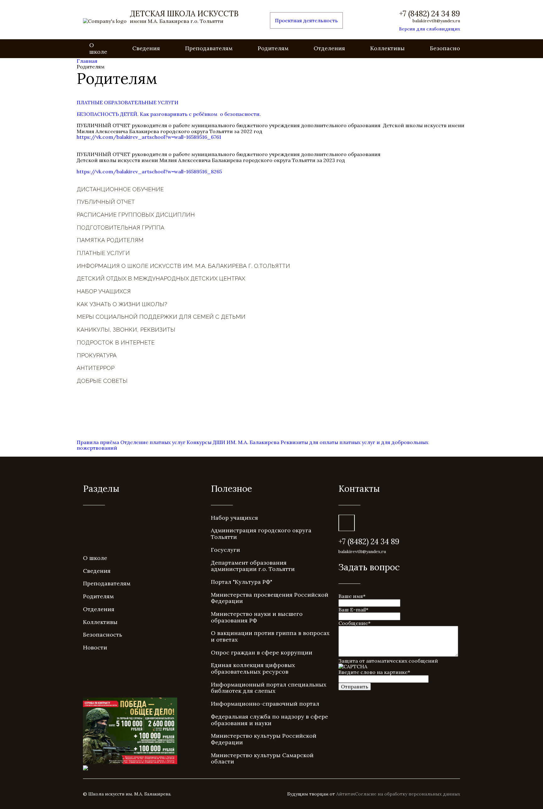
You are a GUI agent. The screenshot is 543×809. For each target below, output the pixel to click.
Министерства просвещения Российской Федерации (269, 598)
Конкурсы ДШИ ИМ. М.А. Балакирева (233, 442)
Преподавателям (209, 48)
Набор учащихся (234, 517)
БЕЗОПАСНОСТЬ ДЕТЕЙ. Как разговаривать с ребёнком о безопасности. (169, 114)
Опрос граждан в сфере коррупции (261, 652)
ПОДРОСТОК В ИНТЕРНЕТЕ (116, 342)
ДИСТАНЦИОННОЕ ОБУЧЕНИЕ (120, 189)
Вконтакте (346, 523)
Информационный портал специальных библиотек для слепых (268, 688)
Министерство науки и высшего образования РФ (257, 617)
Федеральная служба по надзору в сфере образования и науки (269, 720)
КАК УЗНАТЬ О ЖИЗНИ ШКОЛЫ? (122, 304)
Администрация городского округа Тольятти (261, 533)
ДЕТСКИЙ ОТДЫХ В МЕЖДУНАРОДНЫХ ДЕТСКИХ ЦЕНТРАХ (161, 278)
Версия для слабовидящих (429, 28)
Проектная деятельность (306, 20)
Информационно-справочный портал (265, 703)
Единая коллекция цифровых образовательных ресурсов (253, 668)
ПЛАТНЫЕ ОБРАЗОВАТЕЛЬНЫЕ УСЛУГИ (127, 102)
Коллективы (387, 48)
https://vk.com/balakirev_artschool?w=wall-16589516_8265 (149, 171)
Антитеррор (95, 368)
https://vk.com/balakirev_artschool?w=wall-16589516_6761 (149, 137)
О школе (98, 48)
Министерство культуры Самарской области (262, 758)
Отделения (329, 48)
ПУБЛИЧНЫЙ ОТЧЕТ (106, 201)
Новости (95, 647)
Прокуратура (97, 355)
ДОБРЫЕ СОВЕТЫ (102, 380)
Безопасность (449, 48)
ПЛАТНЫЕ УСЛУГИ (103, 253)
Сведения (146, 48)
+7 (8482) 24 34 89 (429, 13)
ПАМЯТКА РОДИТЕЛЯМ (110, 240)
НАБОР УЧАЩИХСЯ (104, 291)
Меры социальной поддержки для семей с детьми (161, 316)
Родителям (273, 48)
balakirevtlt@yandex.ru (436, 20)
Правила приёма (98, 442)
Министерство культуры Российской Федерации (263, 739)
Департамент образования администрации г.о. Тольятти (253, 566)
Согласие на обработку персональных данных (407, 794)
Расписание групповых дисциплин (136, 214)
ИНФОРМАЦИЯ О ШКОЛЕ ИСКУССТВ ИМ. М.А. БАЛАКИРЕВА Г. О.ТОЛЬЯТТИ (183, 266)
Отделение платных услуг (153, 442)
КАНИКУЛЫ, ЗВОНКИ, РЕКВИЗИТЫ (126, 329)
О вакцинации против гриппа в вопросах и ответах (270, 636)
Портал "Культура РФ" (241, 581)
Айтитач (345, 794)
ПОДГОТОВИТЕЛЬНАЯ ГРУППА (120, 227)
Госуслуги (225, 549)
